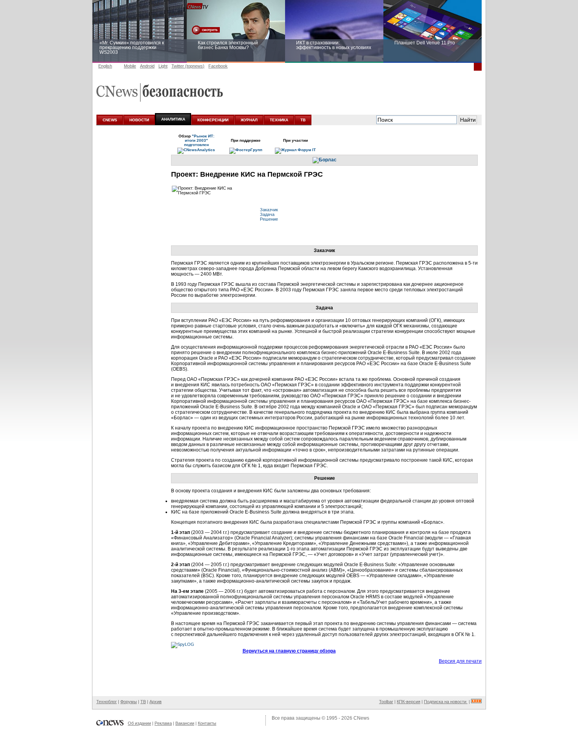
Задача (267, 214)
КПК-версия (408, 701)
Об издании (139, 723)
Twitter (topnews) (187, 66)
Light (163, 66)
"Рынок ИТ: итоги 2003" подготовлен (199, 140)
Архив (155, 701)
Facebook (218, 66)
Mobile (130, 66)
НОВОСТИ (139, 120)
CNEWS (110, 120)
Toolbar (386, 701)
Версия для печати (460, 661)
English (105, 66)
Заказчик (269, 209)
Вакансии (184, 723)
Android (147, 66)
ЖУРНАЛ (249, 120)
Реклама (163, 723)
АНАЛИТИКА (173, 119)
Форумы (128, 701)
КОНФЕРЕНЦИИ (212, 120)
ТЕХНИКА (279, 120)
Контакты (207, 723)
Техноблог (106, 701)
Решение (269, 219)
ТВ (303, 120)
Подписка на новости (446, 701)
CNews (361, 718)
